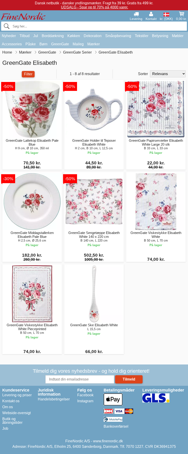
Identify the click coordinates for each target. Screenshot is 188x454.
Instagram (85, 401)
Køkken (73, 36)
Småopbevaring (118, 36)
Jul (35, 36)
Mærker (93, 44)
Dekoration (93, 36)
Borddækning (53, 36)
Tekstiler (141, 36)
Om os (7, 407)
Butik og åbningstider (12, 420)
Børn (43, 44)
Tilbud (24, 36)
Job (5, 428)
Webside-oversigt (16, 413)
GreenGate (60, 44)
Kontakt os (10, 401)
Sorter (143, 74)
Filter (28, 74)
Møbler (177, 36)
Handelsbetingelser (54, 399)
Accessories (12, 44)
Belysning (160, 36)
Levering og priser (17, 395)
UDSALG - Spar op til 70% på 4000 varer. (94, 7)
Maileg (78, 44)
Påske (30, 44)
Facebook (85, 395)
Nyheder (9, 36)
